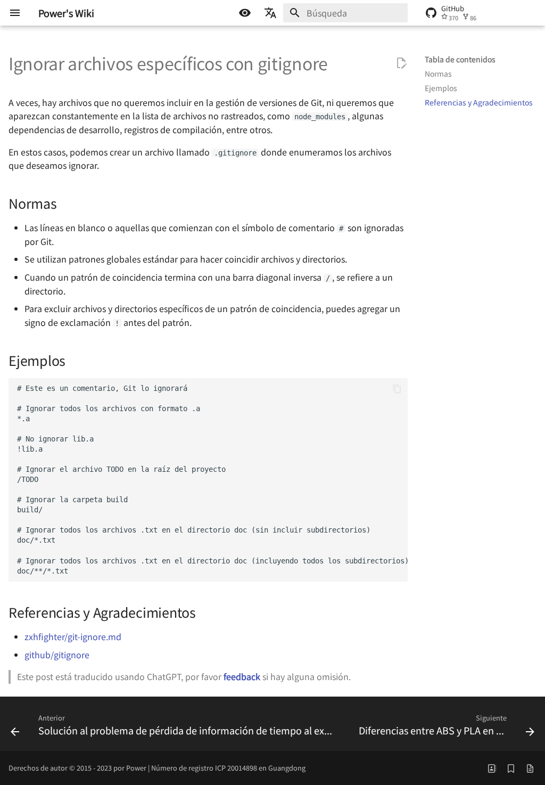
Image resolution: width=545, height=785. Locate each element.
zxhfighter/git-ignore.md (72, 636)
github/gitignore (56, 654)
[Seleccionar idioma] (270, 12)
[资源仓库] (530, 767)
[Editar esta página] (401, 63)
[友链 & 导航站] (491, 767)
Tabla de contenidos (460, 59)
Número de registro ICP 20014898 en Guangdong (228, 768)
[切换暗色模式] (244, 12)
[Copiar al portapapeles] (397, 388)
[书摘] (510, 767)
